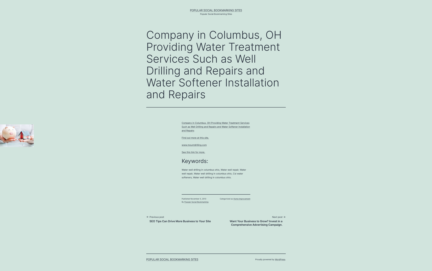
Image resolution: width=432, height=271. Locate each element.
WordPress (280, 259)
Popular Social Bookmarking (196, 202)
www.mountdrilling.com (194, 145)
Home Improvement (241, 199)
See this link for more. (193, 152)
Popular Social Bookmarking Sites (216, 10)
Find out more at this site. (195, 137)
